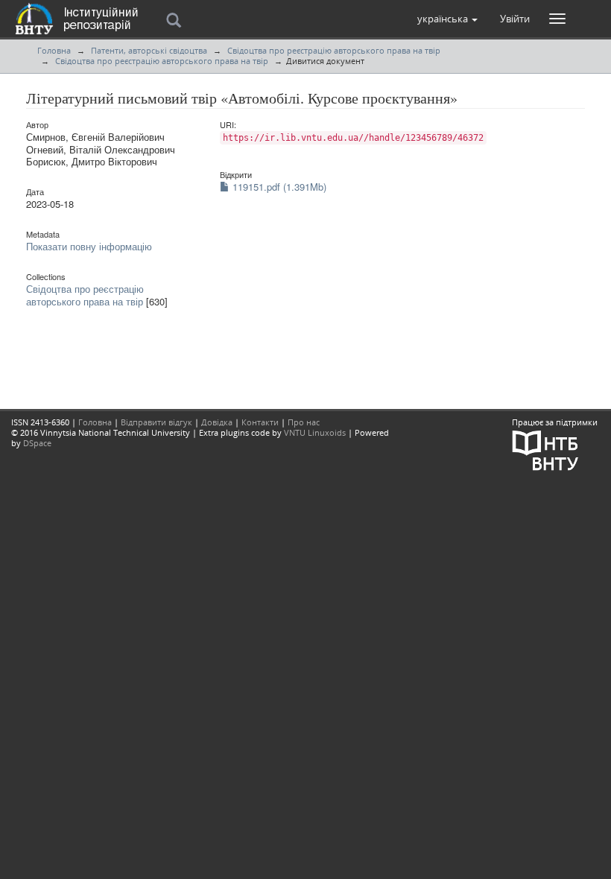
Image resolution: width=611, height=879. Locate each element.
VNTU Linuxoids (315, 432)
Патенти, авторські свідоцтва (149, 50)
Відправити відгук (156, 422)
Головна (54, 50)
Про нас (304, 422)
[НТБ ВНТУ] (545, 448)
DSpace (37, 442)
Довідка (216, 422)
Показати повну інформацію (89, 246)
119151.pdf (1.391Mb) (277, 187)
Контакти (260, 422)
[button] (447, 18)
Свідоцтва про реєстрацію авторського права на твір (333, 50)
